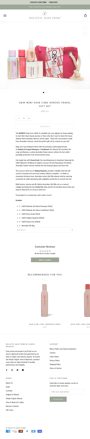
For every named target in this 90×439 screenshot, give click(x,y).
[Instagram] (12, 370)
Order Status (54, 357)
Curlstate (9, 391)
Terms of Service (56, 368)
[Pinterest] (17, 370)
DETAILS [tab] (21, 230)
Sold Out (45, 126)
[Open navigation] (5, 16)
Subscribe (58, 399)
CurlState (53, 2)
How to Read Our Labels (15, 402)
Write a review (45, 260)
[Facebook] (7, 370)
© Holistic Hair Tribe (16, 428)
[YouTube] (23, 370)
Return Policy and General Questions (63, 349)
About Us (9, 383)
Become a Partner (12, 406)
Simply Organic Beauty (14, 398)
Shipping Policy (55, 364)
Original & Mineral (12, 395)
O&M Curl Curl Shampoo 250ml (45, 324)
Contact (52, 353)
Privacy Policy (55, 360)
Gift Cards (9, 410)
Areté (8, 387)
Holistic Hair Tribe (38, 2)
